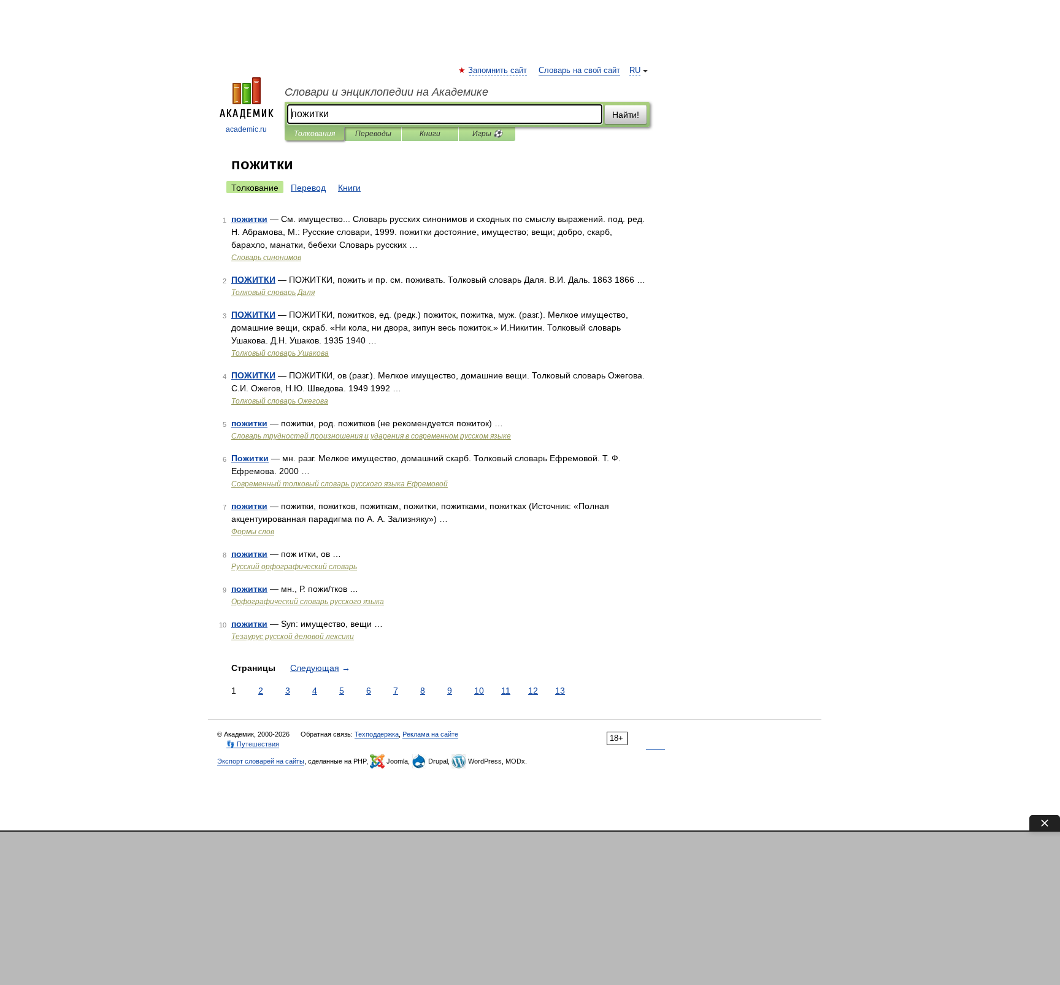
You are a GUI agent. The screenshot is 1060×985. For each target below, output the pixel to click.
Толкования (314, 133)
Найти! (625, 115)
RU (634, 70)
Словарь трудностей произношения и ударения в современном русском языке (371, 436)
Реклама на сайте (430, 734)
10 (479, 691)
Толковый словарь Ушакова (280, 353)
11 (505, 691)
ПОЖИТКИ (253, 280)
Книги (430, 133)
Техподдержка (377, 734)
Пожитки (250, 458)
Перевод (308, 188)
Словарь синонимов (266, 257)
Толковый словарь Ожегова (279, 401)
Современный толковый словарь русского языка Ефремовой (339, 484)
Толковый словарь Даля (273, 292)
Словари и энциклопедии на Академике (386, 92)
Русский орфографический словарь (294, 566)
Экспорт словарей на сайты (260, 761)
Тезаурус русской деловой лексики (292, 636)
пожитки (249, 219)
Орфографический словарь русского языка (307, 601)
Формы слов (252, 531)
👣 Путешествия (252, 744)
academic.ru (246, 129)
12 (533, 691)
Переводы (373, 133)
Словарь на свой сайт (579, 70)
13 (560, 691)
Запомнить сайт (498, 70)
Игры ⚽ (487, 133)
